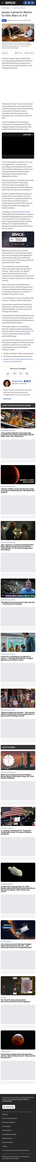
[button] (32, 3)
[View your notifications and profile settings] (29, 3)
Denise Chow (13, 20)
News (4, 20)
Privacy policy (6, 1126)
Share (6, 53)
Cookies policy (6, 1130)
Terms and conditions (8, 1122)
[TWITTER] (25, 381)
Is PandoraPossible (22, 331)
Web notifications (7, 1142)
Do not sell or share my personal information (15, 1150)
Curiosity (17, 219)
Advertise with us (7, 1138)
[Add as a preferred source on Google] (8, 1107)
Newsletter (30, 53)
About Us (5, 1114)
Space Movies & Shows (19, 8)
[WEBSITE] (27, 381)
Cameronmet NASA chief (20, 212)
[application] (18, 145)
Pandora (19, 345)
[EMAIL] (30, 381)
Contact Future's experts (9, 1118)
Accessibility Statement (9, 1134)
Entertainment (6, 8)
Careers (4, 1146)
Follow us (20, 53)
